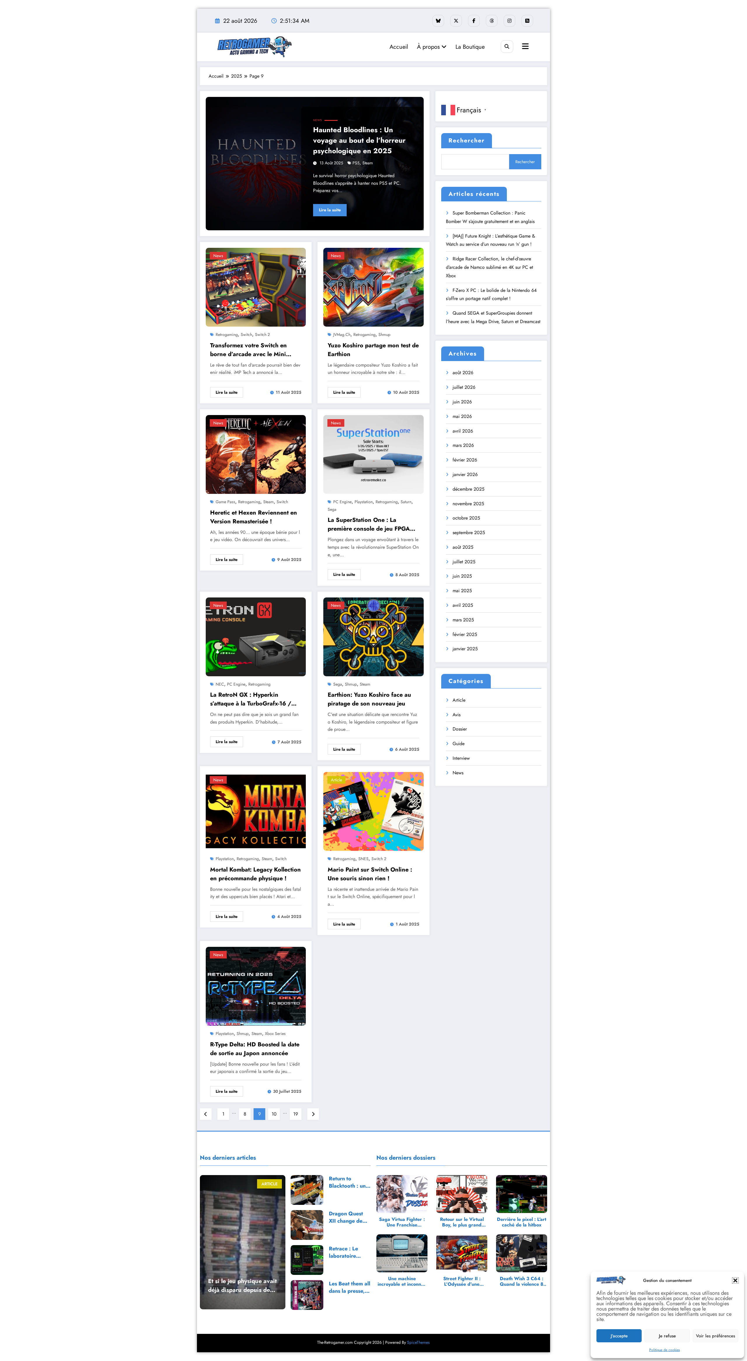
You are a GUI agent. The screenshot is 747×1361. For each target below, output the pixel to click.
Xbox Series (275, 1033)
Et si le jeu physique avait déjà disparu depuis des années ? (242, 1285)
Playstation (364, 502)
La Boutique (470, 47)
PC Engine (342, 502)
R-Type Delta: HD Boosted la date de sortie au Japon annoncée (254, 1048)
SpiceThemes (418, 1342)
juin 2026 (462, 401)
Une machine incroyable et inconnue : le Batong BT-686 (402, 1281)
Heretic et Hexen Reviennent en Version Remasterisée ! (253, 517)
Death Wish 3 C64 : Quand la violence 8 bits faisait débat (521, 1281)
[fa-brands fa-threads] (492, 21)
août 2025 (463, 547)
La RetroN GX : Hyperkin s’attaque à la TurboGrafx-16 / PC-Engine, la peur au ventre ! (250, 699)
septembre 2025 (469, 532)
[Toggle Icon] (524, 47)
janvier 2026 (465, 474)
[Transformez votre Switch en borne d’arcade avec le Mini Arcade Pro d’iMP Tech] (256, 286)
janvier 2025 (465, 648)
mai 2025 (462, 590)
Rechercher (466, 140)
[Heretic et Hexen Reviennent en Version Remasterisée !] (256, 454)
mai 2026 (462, 416)
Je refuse (667, 1336)
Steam (367, 163)
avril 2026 (463, 431)
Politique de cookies (664, 1350)
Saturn (406, 502)
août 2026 (463, 372)
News (317, 120)
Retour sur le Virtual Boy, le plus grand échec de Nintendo (462, 1222)
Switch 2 (262, 334)
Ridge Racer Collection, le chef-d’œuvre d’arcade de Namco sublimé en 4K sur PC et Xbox (489, 267)
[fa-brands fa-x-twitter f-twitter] (456, 21)
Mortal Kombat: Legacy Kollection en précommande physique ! (255, 874)
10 (274, 1114)
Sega (332, 509)
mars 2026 (463, 445)
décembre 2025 (468, 489)
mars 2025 (463, 619)
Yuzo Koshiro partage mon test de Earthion (373, 349)
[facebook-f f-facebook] (474, 21)
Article (336, 780)
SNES (363, 859)
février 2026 (465, 459)
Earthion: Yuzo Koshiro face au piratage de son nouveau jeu (369, 699)
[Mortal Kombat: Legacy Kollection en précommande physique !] (256, 811)
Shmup (384, 334)
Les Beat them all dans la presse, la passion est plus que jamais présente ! (350, 1287)
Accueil (399, 47)
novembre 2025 (468, 503)
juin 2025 (462, 576)
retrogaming (227, 334)
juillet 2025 (464, 561)
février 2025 (465, 634)
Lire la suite (330, 210)
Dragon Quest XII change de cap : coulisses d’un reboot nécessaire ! (346, 1217)
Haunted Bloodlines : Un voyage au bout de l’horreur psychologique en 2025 (359, 140)
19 (295, 1114)
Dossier (460, 729)
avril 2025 (463, 605)
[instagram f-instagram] (509, 21)
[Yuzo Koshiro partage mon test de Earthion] (373, 286)
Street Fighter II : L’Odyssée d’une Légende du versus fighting (461, 1281)
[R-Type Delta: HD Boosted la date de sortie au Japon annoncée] (256, 985)
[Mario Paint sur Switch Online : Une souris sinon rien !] (373, 811)
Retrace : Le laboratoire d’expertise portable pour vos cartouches (347, 1252)
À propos (429, 47)
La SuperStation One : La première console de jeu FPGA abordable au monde (369, 524)
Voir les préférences (715, 1336)
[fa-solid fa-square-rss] (527, 21)
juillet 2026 (464, 387)
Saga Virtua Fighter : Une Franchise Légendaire (402, 1222)
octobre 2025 (466, 518)
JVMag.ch (341, 334)
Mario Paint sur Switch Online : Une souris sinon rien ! (370, 874)
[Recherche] (507, 46)
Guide (459, 743)
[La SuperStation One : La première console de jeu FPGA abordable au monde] (373, 454)
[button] (735, 1280)
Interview (461, 758)
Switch (246, 334)
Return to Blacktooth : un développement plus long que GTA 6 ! (347, 1182)
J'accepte (619, 1336)
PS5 (355, 163)
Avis (456, 714)
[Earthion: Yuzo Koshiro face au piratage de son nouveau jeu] (373, 636)
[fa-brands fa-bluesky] (438, 21)
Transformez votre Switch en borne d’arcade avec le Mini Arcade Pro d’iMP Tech (248, 350)
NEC (220, 684)
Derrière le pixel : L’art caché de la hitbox (521, 1222)
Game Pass (225, 502)
